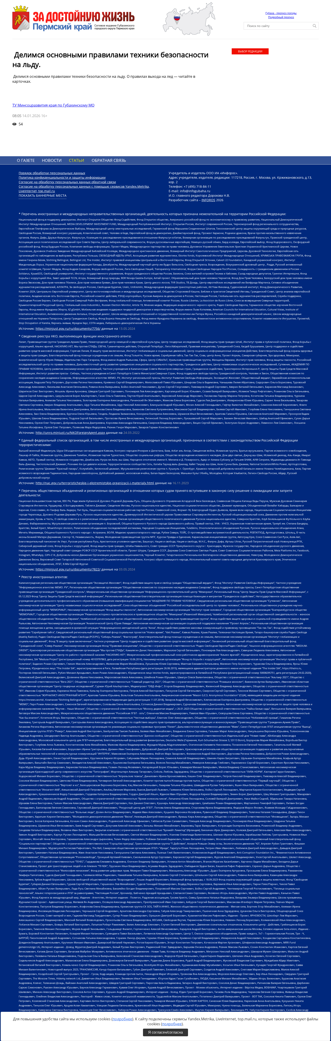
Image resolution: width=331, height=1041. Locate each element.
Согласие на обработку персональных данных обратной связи (67, 182)
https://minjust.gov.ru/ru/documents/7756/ (68, 328)
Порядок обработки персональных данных (52, 173)
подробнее (122, 1018)
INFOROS (208, 200)
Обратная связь (109, 160)
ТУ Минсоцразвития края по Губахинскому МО (53, 105)
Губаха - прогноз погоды (281, 13)
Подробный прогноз (281, 17)
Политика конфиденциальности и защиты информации (62, 177)
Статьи (76, 160)
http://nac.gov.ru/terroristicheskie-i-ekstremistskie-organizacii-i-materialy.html (95, 483)
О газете (26, 160)
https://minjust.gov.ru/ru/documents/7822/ (68, 569)
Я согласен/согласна (165, 1032)
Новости (52, 160)
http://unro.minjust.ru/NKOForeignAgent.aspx (70, 432)
